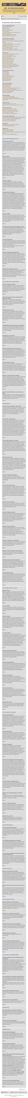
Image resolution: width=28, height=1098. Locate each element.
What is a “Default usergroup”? (8, 91)
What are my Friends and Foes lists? (9, 103)
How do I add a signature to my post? (9, 56)
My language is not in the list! (8, 45)
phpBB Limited (16, 1034)
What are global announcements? (9, 76)
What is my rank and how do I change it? (10, 48)
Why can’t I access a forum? (8, 60)
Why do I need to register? (7, 26)
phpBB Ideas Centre (16, 1047)
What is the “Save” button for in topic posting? (11, 65)
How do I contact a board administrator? (10, 134)
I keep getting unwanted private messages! (10, 97)
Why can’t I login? (6, 31)
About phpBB (5, 1038)
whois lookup (20, 1060)
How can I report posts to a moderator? (10, 64)
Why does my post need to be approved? (10, 66)
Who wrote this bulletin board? (8, 129)
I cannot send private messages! (8, 96)
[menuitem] (2, 16)
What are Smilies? (6, 73)
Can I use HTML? (6, 72)
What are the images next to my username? (10, 46)
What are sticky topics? (7, 78)
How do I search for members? (8, 112)
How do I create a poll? (7, 57)
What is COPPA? (6, 27)
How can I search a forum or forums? (9, 108)
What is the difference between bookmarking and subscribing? (14, 117)
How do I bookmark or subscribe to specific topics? (12, 118)
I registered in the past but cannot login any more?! (12, 32)
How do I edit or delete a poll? (8, 59)
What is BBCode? (6, 71)
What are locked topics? (7, 79)
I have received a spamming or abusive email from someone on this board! (13, 99)
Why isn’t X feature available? (8, 130)
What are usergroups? (7, 86)
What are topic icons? (6, 80)
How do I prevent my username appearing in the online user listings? (13, 41)
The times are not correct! (7, 43)
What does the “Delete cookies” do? (9, 35)
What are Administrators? (7, 84)
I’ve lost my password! (7, 33)
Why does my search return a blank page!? (10, 111)
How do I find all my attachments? (9, 125)
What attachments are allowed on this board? (11, 124)
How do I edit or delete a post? (8, 55)
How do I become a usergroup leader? (10, 89)
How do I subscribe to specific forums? (10, 119)
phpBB (16, 343)
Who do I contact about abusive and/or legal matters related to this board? (14, 133)
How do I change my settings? (8, 39)
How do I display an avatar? (8, 47)
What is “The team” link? (7, 92)
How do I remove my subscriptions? (9, 120)
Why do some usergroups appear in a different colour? (12, 90)
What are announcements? (7, 77)
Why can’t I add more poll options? (9, 58)
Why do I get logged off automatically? (9, 34)
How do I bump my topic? (7, 67)
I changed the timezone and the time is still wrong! (12, 44)
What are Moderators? (7, 85)
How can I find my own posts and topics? (10, 113)
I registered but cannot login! (8, 30)
